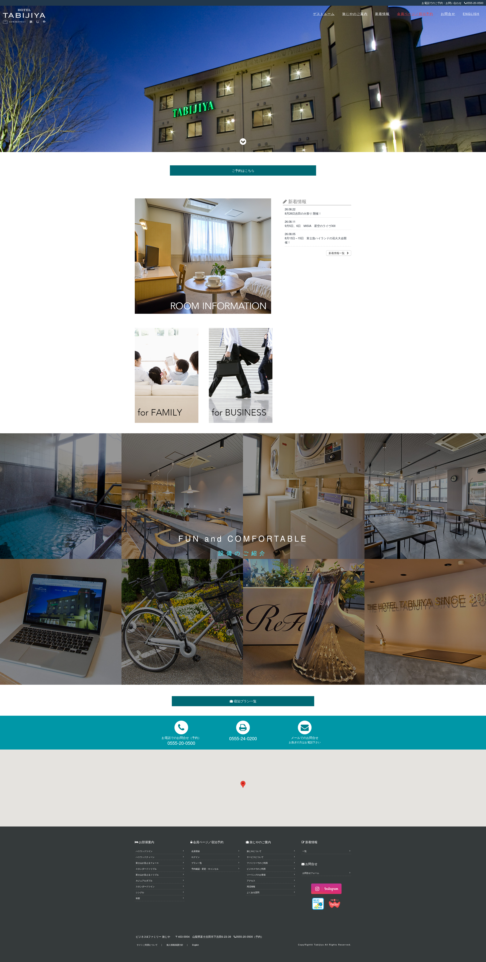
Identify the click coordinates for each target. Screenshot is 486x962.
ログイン (195, 856)
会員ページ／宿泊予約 (415, 13)
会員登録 (195, 851)
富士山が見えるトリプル (147, 874)
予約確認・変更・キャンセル (205, 868)
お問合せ (448, 13)
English (195, 944)
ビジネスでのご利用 (256, 868)
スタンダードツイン (145, 886)
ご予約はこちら (243, 170)
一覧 (304, 851)
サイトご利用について (147, 944)
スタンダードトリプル (146, 868)
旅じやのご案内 (355, 13)
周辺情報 (251, 886)
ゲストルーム (324, 13)
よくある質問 (253, 892)
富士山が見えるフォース (147, 862)
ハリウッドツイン (144, 851)
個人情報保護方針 (174, 944)
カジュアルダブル (144, 880)
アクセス (251, 880)
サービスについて (255, 856)
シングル (140, 892)
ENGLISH (471, 13)
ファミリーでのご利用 (257, 862)
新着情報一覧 (338, 253)
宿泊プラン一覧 (244, 701)
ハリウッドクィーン (145, 856)
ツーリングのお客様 (256, 874)
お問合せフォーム (310, 872)
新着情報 (382, 13)
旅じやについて (254, 851)
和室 (138, 898)
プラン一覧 (196, 862)
